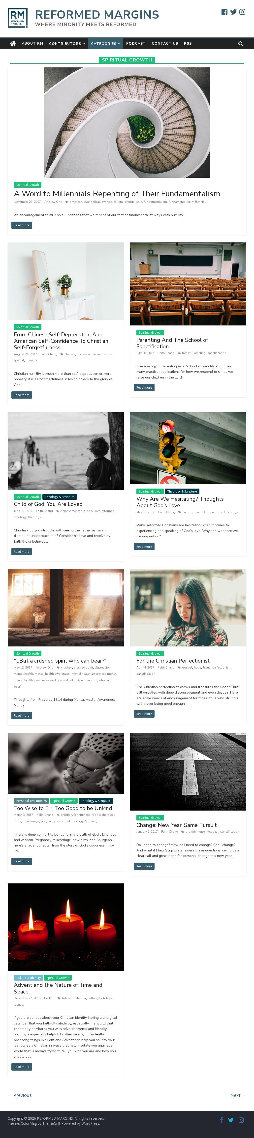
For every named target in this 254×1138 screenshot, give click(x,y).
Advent (67, 998)
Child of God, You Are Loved (48, 504)
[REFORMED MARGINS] (13, 43)
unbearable (89, 680)
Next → (238, 1095)
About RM (32, 43)
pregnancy (48, 821)
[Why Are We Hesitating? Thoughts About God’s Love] (188, 415)
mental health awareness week (35, 680)
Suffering (91, 821)
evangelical (92, 202)
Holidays (105, 998)
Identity (19, 1005)
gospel (19, 360)
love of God (202, 512)
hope (197, 668)
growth (191, 832)
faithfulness (82, 815)
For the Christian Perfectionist (173, 661)
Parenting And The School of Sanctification (172, 343)
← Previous (20, 1095)
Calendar (79, 998)
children (66, 815)
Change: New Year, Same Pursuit (176, 825)
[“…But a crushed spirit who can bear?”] (66, 572)
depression (103, 668)
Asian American (71, 511)
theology (34, 517)
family (186, 353)
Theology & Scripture (59, 497)
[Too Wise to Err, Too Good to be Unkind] (66, 735)
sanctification (216, 353)
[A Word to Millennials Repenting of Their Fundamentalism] (127, 70)
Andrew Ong (53, 202)
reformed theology (225, 512)
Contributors (65, 43)
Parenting (199, 353)
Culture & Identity (28, 978)
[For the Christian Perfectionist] (188, 572)
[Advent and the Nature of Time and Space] (66, 886)
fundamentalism (155, 202)
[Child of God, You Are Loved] (66, 415)
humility (31, 360)
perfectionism (221, 668)
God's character (103, 815)
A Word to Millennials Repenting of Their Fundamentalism (117, 193)
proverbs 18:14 (68, 680)
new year (212, 832)
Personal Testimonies (31, 801)
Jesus (207, 668)
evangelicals (133, 202)
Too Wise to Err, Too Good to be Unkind (63, 808)
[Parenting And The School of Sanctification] (188, 245)
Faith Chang (49, 354)
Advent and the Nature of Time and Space (58, 988)
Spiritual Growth (27, 185)
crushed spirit (83, 668)
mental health (23, 674)
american (76, 202)
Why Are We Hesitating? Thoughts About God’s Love (180, 502)
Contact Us (165, 43)
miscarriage (31, 821)
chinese (70, 354)
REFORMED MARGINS (97, 15)
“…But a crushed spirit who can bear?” (60, 661)
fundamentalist (179, 202)
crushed (66, 668)
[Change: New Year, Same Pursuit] (188, 735)
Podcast (136, 43)
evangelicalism (112, 202)
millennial (199, 202)
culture (107, 354)
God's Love (92, 511)
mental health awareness (52, 674)
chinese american (89, 354)
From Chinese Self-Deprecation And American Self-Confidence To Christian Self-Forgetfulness (61, 341)
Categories (103, 43)
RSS (188, 43)
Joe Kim (49, 998)
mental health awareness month (93, 674)
